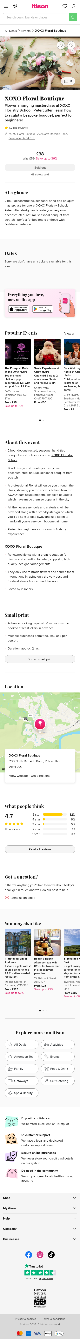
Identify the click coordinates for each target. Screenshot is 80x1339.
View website (18, 775)
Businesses (11, 1239)
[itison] (40, 6)
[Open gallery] (40, 63)
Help (6, 1218)
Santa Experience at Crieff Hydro (46, 370)
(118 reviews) (21, 128)
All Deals (11, 31)
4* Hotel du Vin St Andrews (16, 960)
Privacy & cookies (25, 1319)
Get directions (40, 775)
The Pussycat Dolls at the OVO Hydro (17, 370)
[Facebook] (29, 1257)
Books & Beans (43, 959)
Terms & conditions (53, 1319)
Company (10, 1229)
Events (25, 31)
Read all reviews (40, 849)
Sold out (40, 167)
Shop (6, 1198)
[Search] (73, 17)
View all (69, 333)
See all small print (40, 659)
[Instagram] (40, 1257)
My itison (9, 1208)
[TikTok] (51, 1257)
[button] (40, 420)
